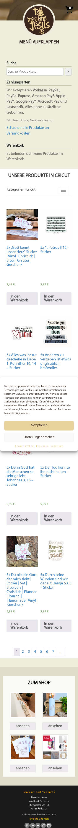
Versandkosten (18, 134)
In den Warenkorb (19, 298)
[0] (68, 15)
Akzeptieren (39, 425)
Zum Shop (39, 683)
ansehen (23, 726)
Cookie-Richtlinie (24, 446)
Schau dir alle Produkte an (27, 128)
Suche (11, 63)
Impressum (42, 446)
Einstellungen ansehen (39, 437)
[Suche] (68, 71)
